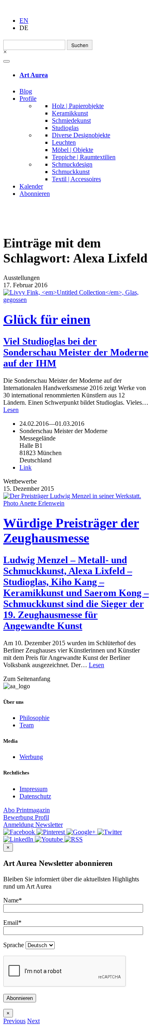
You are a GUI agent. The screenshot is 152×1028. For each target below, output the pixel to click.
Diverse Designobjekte (81, 135)
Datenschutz (35, 796)
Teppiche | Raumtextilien (84, 157)
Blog (25, 91)
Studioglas (65, 127)
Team (26, 725)
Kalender (31, 186)
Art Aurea (33, 75)
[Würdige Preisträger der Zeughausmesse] (76, 499)
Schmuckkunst (71, 171)
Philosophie (34, 717)
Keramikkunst (70, 113)
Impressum (33, 788)
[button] (14, 1020)
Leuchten (64, 142)
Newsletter (33, 824)
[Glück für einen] (76, 296)
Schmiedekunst (71, 120)
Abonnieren (34, 193)
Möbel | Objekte (72, 149)
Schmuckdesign (72, 164)
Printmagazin (26, 810)
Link (25, 467)
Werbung (31, 756)
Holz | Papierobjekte (78, 105)
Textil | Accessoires (76, 179)
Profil (26, 817)
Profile (27, 98)
